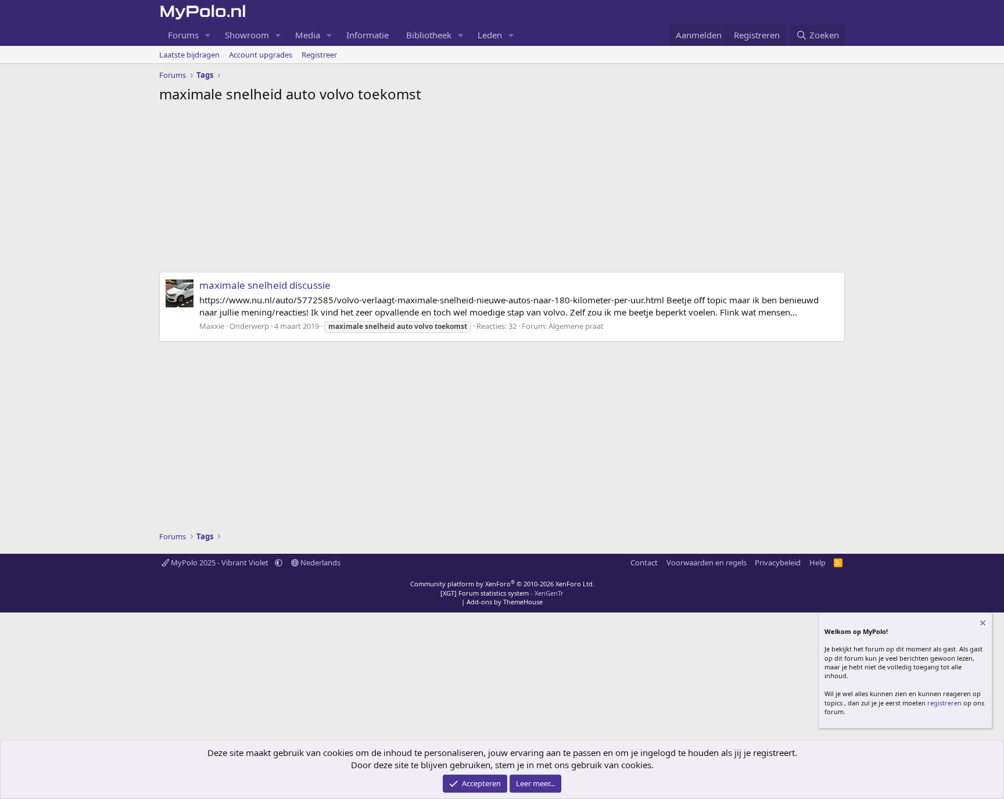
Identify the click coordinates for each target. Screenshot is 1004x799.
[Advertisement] (502, 190)
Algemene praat (576, 326)
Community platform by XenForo (502, 583)
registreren (944, 702)
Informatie (367, 35)
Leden (490, 35)
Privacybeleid (778, 562)
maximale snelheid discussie (265, 285)
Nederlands (319, 562)
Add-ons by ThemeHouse (505, 601)
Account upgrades (260, 54)
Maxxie (211, 326)
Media (307, 35)
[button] (208, 35)
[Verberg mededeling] (982, 624)
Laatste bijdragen (189, 54)
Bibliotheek (428, 35)
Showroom (247, 35)
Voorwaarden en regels (706, 562)
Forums (183, 35)
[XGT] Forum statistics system (502, 593)
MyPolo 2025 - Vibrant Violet (219, 562)
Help (817, 562)
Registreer (319, 54)
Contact (644, 562)
